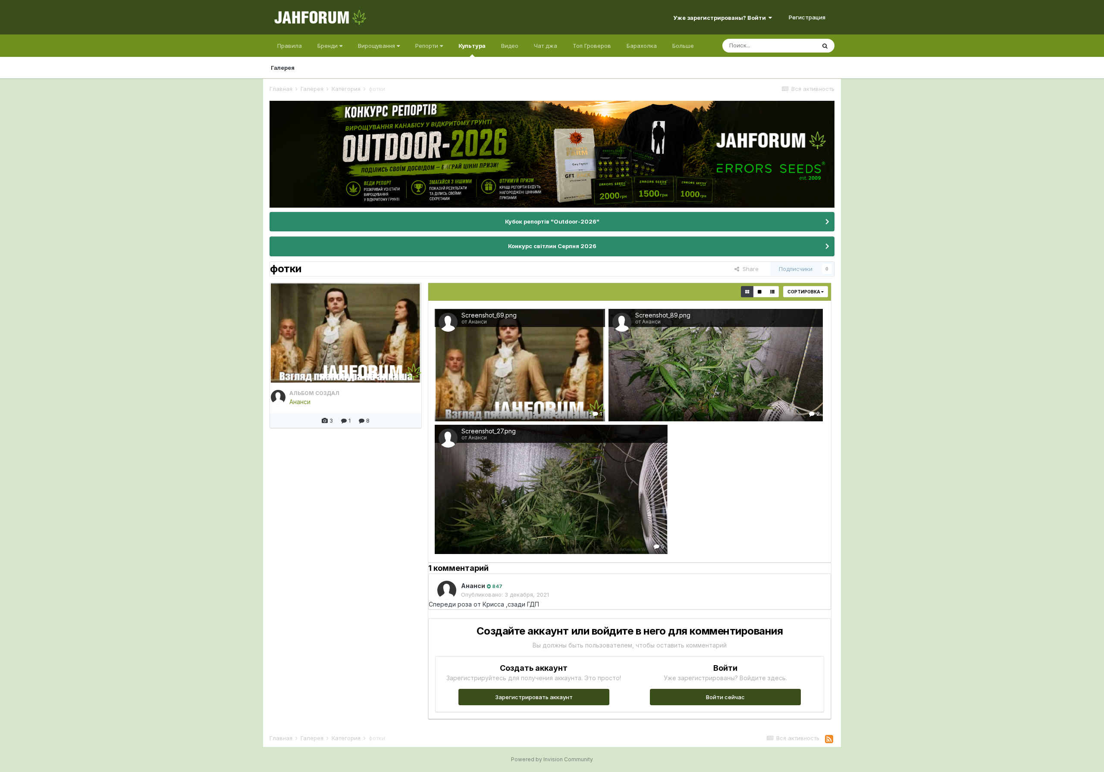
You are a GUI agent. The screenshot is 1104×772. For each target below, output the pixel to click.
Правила (289, 45)
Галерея (283, 67)
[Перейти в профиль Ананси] (278, 397)
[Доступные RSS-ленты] (829, 739)
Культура (472, 45)
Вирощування (377, 45)
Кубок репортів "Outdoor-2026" (552, 221)
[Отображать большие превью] (759, 291)
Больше (683, 45)
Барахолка (642, 45)
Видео (509, 45)
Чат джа (545, 45)
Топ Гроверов (592, 45)
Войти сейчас (725, 697)
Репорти (427, 45)
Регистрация (807, 17)
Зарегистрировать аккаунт (534, 697)
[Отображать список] (772, 291)
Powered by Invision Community (552, 759)
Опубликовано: (505, 594)
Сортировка (804, 291)
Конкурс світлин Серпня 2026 (552, 246)
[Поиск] (824, 46)
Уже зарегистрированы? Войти (720, 17)
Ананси (299, 401)
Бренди (328, 45)
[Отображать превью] (747, 291)
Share (749, 268)
